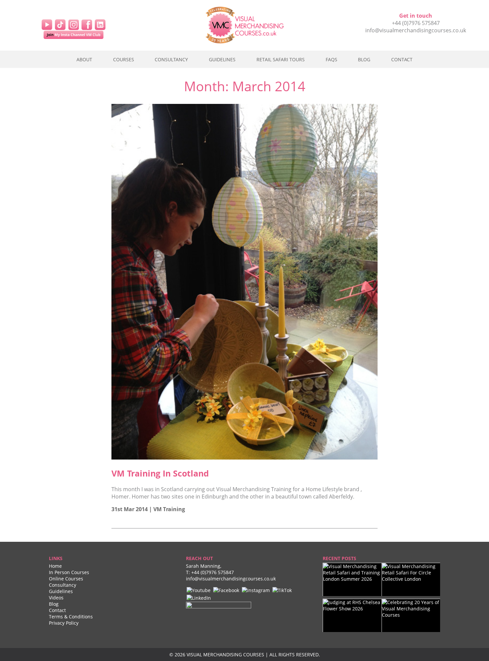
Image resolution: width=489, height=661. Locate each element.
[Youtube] (198, 590)
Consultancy (171, 59)
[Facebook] (87, 24)
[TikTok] (282, 590)
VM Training (169, 509)
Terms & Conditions (71, 616)
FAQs (331, 59)
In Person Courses (69, 572)
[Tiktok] (60, 24)
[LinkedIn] (100, 24)
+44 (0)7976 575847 (416, 23)
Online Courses (66, 578)
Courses (123, 59)
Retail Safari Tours (280, 59)
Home (55, 566)
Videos (56, 597)
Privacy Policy (64, 623)
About (84, 59)
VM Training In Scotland (160, 473)
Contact (401, 59)
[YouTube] (47, 24)
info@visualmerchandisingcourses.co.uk (415, 30)
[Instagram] (74, 24)
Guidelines (222, 59)
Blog (364, 59)
